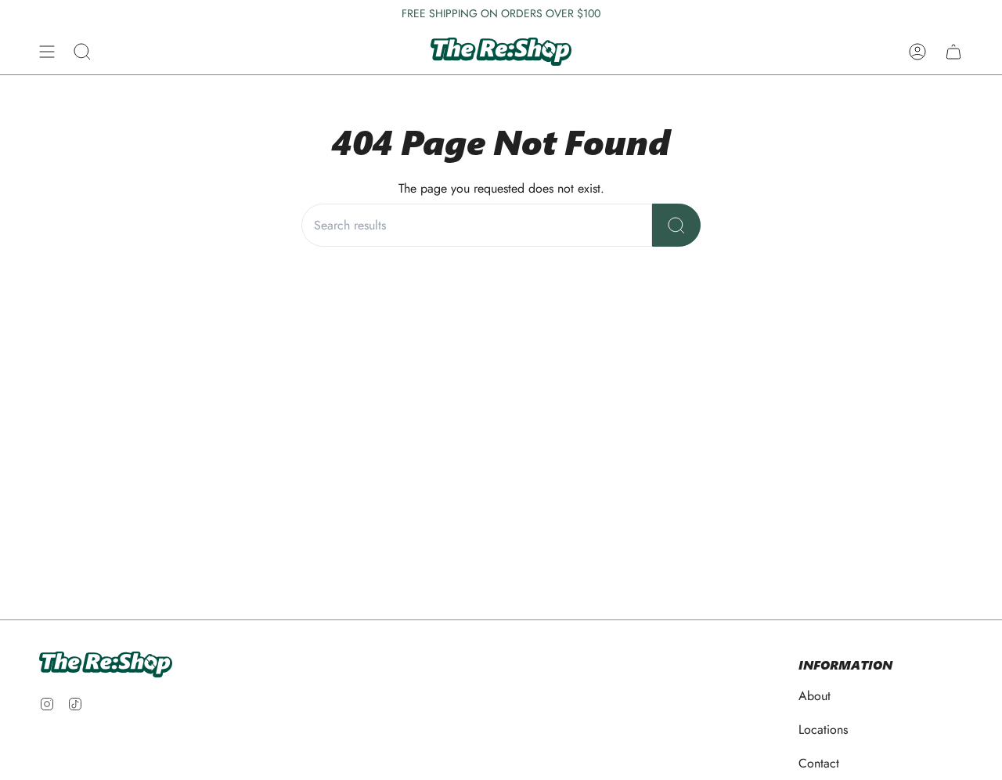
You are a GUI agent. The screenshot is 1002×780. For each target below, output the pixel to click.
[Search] (676, 225)
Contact (818, 763)
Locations (823, 729)
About (814, 696)
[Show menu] (47, 52)
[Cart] (953, 52)
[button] (82, 52)
